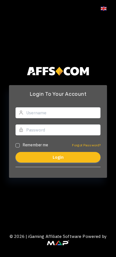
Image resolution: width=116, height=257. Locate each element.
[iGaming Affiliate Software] (58, 242)
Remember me (35, 144)
